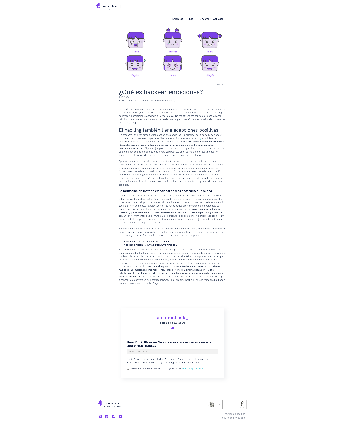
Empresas (177, 18)
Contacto (218, 18)
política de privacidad (192, 368)
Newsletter (204, 18)
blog (198, 138)
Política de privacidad (233, 417)
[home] (98, 4)
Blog (190, 18)
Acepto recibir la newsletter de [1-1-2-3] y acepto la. (166, 368)
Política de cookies (234, 413)
